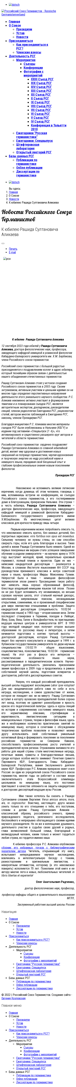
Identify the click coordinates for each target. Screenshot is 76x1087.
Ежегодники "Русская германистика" (31, 135)
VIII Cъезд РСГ (41, 106)
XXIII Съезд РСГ (42, 79)
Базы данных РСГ (21, 156)
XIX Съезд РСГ (41, 83)
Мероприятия (25, 60)
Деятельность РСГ (22, 56)
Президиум (24, 29)
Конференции (33, 68)
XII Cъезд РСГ (41, 94)
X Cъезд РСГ (40, 98)
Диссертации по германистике (27, 173)
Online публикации (29, 168)
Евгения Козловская (13, 998)
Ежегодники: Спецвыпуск (34, 141)
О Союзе (15, 25)
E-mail (12, 252)
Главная (14, 21)
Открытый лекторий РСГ (34, 152)
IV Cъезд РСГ (40, 121)
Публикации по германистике (26, 162)
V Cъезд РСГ (40, 118)
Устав (20, 33)
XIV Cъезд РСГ (41, 87)
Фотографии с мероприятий (34, 73)
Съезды (29, 64)
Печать (13, 249)
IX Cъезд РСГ (40, 102)
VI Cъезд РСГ (40, 114)
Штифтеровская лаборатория (27, 146)
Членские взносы (28, 52)
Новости (22, 37)
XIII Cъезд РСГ (41, 91)
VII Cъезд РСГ (41, 110)
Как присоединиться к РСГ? (33, 939)
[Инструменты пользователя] (2, 243)
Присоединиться (21, 41)
